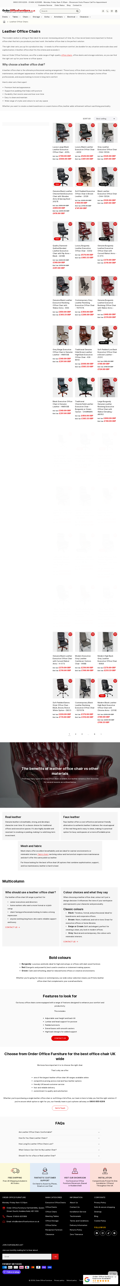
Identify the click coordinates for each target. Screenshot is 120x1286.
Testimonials (75, 1216)
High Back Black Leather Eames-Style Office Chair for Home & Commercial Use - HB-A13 (62, 461)
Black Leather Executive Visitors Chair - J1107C (105, 512)
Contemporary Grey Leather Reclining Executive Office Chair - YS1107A (84, 304)
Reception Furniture (53, 1230)
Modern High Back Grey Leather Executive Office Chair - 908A (107, 660)
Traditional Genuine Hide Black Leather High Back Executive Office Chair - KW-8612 (61, 562)
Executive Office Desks (55, 1202)
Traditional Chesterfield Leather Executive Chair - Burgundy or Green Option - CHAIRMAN (84, 406)
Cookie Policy (100, 1221)
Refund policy (72, 1280)
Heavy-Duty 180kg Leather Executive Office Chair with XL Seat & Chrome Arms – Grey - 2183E (107, 614)
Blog (68, 5)
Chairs (25, 17)
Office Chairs (51, 1212)
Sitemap (97, 1212)
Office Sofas (51, 1225)
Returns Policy (76, 1230)
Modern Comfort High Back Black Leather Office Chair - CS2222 (84, 458)
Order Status (60, 5)
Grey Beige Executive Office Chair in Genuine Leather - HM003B (63, 352)
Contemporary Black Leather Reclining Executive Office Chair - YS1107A (84, 706)
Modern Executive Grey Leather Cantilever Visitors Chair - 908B (83, 660)
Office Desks (51, 1207)
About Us (74, 1202)
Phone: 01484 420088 (17, 1216)
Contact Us (77, 5)
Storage (36, 17)
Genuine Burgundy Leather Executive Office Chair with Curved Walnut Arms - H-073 (107, 251)
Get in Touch (60, 1108)
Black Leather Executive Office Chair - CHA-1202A (107, 193)
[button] (6, 17)
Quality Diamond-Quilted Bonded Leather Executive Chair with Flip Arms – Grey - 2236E (107, 461)
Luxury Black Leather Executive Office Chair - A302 (84, 149)
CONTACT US (11, 927)
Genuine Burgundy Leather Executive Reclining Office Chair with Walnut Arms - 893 (107, 305)
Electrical (71, 17)
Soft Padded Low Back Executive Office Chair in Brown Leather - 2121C (107, 353)
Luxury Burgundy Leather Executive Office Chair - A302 (83, 248)
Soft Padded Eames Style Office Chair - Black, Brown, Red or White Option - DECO (62, 706)
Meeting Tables (52, 1216)
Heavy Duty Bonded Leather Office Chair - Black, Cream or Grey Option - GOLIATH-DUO (62, 614)
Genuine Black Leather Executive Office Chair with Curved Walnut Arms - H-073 (62, 660)
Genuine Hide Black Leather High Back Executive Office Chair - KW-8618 (84, 514)
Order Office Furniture (44, 1280)
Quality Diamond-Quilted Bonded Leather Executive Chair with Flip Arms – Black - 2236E (62, 251)
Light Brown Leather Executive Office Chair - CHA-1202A (84, 559)
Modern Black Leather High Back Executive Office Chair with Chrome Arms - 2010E (107, 706)
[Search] (77, 11)
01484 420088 (35, 2)
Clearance (84, 17)
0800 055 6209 (20, 2)
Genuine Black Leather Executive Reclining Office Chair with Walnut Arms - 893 (62, 304)
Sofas (47, 17)
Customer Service (45, 5)
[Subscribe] (55, 1257)
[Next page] (101, 734)
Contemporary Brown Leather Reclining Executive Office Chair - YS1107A (84, 613)
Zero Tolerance (76, 1234)
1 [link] (69, 734)
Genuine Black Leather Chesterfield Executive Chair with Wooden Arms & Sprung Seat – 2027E (63, 196)
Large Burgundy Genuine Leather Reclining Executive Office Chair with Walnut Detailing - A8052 (106, 407)
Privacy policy (59, 1280)
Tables (15, 17)
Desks (5, 17)
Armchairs (58, 17)
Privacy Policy (100, 1202)
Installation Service (78, 1212)
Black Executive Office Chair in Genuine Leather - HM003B (62, 404)
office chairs (66, 55)
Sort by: (87, 119)
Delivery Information (78, 1225)
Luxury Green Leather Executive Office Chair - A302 (62, 512)
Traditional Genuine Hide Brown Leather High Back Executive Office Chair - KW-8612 (84, 354)
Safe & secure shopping (104, 1207)
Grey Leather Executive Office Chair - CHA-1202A (107, 149)
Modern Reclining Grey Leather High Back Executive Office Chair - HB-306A (107, 561)
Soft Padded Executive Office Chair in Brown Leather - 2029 (85, 193)
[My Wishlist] (112, 11)
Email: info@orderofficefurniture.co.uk (23, 1221)
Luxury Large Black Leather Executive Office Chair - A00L (61, 149)
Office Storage (51, 1221)
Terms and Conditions (79, 1221)
